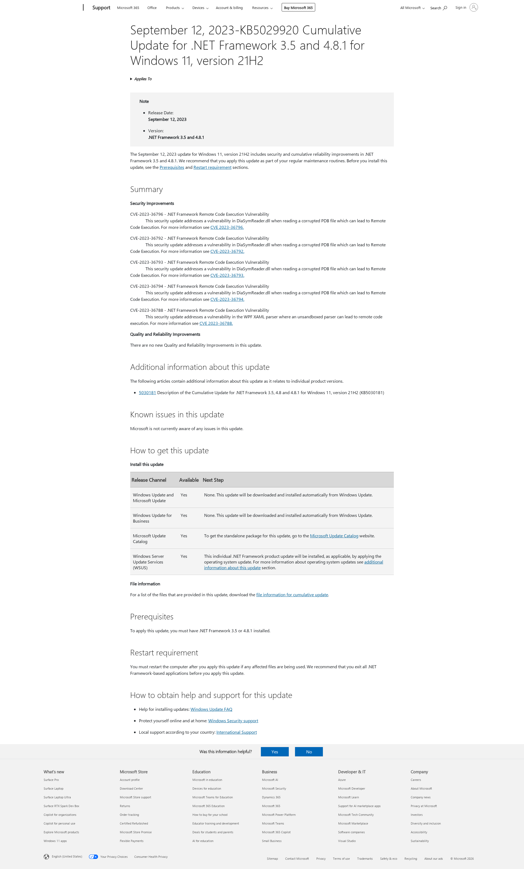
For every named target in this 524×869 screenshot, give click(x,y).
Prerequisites (172, 167)
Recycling (410, 858)
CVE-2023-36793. (227, 275)
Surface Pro (51, 780)
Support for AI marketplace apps (359, 806)
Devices (198, 7)
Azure (342, 780)
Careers (416, 780)
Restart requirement (212, 167)
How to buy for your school (210, 815)
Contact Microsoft (297, 858)
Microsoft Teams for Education (212, 797)
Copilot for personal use (59, 823)
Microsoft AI (270, 780)
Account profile (130, 780)
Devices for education (206, 788)
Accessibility (419, 832)
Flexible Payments (132, 841)
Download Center (131, 788)
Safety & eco (388, 858)
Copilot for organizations (60, 815)
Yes (275, 751)
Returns (125, 806)
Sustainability (420, 841)
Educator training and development (215, 823)
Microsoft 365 (128, 7)
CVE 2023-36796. (227, 227)
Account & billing (229, 7)
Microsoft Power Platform (279, 815)
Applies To (142, 78)
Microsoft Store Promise (136, 832)
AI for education (202, 841)
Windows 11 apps (55, 841)
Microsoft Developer (351, 788)
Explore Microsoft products (61, 832)
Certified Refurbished (134, 823)
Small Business (272, 841)
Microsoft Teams (273, 823)
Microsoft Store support (135, 797)
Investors (417, 815)
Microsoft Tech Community (356, 815)
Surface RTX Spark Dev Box (61, 806)
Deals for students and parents (212, 832)
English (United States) (67, 856)
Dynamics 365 (271, 797)
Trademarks (365, 858)
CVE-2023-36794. (227, 299)
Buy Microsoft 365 (298, 7)
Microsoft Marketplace (353, 823)
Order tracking (129, 815)
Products (173, 7)
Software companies (351, 832)
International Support (236, 732)
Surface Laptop (53, 788)
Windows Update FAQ (211, 709)
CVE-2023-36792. (227, 251)
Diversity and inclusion (426, 823)
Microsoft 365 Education (208, 806)
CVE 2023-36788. (216, 323)
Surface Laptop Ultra (57, 797)
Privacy (321, 858)
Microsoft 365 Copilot (276, 832)
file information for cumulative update (292, 594)
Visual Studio (347, 841)
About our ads (433, 858)
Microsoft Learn (348, 797)
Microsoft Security (274, 788)
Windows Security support (233, 720)
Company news (421, 797)
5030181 (147, 392)
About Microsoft (421, 788)
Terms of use (341, 858)
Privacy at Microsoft (424, 806)
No (309, 751)
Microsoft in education (207, 780)
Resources (260, 7)
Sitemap (272, 858)
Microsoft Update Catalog (334, 535)
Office (152, 7)
